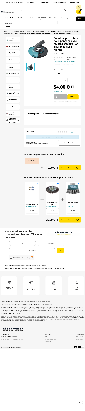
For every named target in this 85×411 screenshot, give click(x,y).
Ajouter (71, 96)
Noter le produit (69, 143)
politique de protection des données (56, 268)
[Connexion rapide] (78, 7)
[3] (60, 57)
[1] (55, 57)
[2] (57, 57)
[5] (55, 59)
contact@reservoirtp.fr (11, 336)
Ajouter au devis (61, 97)
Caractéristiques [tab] (51, 113)
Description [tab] (33, 113)
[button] (80, 402)
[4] (62, 57)
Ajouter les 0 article (67, 168)
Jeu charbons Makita (32, 204)
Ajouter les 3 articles (67, 220)
